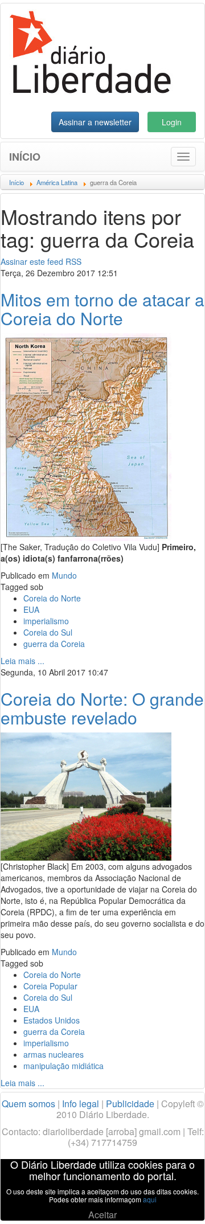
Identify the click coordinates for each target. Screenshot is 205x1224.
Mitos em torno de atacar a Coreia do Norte (102, 308)
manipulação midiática (63, 1065)
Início (24, 156)
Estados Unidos (51, 1020)
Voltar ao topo (171, 1200)
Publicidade (130, 1103)
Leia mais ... (22, 660)
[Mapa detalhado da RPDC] (86, 435)
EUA (31, 609)
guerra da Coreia (54, 643)
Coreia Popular (50, 986)
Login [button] (172, 122)
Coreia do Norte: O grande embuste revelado (102, 708)
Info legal (80, 1103)
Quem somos (28, 1103)
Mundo (64, 575)
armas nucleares (53, 1054)
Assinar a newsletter (95, 122)
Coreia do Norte (52, 598)
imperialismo (46, 621)
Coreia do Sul (47, 632)
